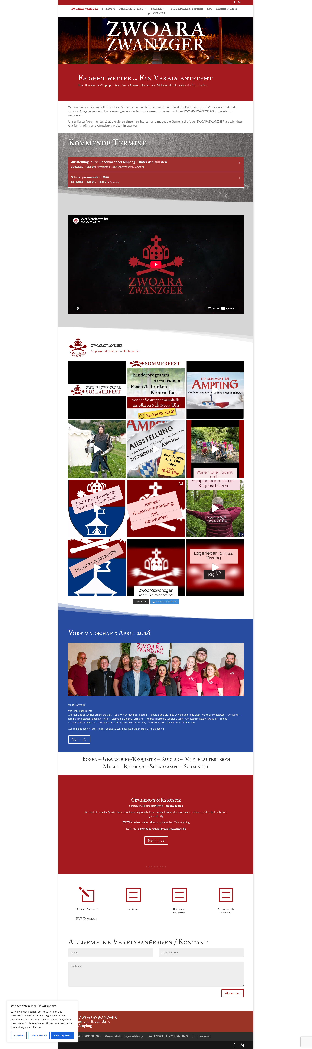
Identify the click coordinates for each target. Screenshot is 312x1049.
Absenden (232, 993)
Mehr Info (79, 739)
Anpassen (18, 1035)
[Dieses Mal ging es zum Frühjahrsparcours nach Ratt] (215, 508)
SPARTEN (157, 9)
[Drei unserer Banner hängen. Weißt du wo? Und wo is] (215, 390)
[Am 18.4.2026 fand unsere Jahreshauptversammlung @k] (156, 508)
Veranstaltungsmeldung (124, 1036)
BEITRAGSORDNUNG (84, 1036)
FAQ (209, 9)
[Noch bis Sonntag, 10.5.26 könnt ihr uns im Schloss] (215, 567)
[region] (42, 1021)
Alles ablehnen (39, 1035)
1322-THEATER (156, 13)
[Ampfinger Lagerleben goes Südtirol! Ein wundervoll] (97, 449)
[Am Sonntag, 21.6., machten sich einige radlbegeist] (215, 449)
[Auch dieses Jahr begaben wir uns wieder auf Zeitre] (97, 508)
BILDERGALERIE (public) (187, 9)
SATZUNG (108, 9)
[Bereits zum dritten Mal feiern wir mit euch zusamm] (156, 390)
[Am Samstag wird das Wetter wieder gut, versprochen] (97, 390)
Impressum (201, 1036)
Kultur (168, 804)
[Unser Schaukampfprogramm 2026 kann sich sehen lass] (156, 567)
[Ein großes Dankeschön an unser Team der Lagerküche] (97, 567)
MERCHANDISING (131, 9)
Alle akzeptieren (62, 1035)
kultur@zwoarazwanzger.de (188, 826)
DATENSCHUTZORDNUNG (168, 1036)
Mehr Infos (172, 836)
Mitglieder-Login (226, 9)
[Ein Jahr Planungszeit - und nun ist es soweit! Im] (156, 449)
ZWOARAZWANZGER (85, 9)
